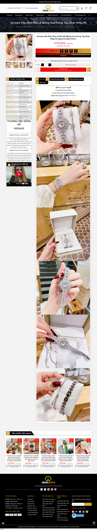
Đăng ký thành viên (62, 509)
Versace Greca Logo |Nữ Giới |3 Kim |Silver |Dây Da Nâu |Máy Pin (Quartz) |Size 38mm (31, 458)
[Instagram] (55, 489)
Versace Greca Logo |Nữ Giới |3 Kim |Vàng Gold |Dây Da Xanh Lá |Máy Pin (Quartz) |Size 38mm (65, 458)
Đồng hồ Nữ (29, 15)
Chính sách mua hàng (48, 499)
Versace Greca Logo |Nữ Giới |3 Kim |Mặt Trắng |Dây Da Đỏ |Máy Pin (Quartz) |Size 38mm (83, 458)
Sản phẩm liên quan (21, 433)
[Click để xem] (18, 47)
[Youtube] (48, 489)
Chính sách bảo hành (48, 501)
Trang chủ (9, 15)
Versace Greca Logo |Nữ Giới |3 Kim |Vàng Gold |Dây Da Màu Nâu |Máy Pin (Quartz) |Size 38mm (14, 458)
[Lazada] (76, 511)
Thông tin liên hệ (32, 514)
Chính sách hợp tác (47, 516)
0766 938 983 (17, 8)
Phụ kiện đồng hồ (66, 15)
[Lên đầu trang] (93, 519)
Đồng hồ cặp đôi (53, 15)
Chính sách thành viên (48, 512)
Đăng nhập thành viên (63, 511)
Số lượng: (38, 64)
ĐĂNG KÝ (88, 504)
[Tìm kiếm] (77, 8)
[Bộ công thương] (82, 515)
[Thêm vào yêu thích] (89, 70)
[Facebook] (45, 489)
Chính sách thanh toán (48, 510)
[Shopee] (73, 511)
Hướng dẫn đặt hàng (63, 501)
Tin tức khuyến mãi (80, 15)
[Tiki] (80, 511)
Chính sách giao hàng (48, 507)
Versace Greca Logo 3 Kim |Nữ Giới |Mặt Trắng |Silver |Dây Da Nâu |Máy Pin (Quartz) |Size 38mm (48, 458)
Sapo (77, 527)
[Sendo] (83, 511)
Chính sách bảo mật (47, 514)
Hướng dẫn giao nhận (63, 503)
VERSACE (21, 83)
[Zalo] (41, 489)
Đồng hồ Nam (40, 15)
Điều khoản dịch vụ (62, 518)
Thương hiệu (18, 15)
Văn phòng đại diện (32, 8)
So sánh (2, 529)
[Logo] (48, 8)
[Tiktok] (52, 489)
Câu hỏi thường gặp (62, 520)
